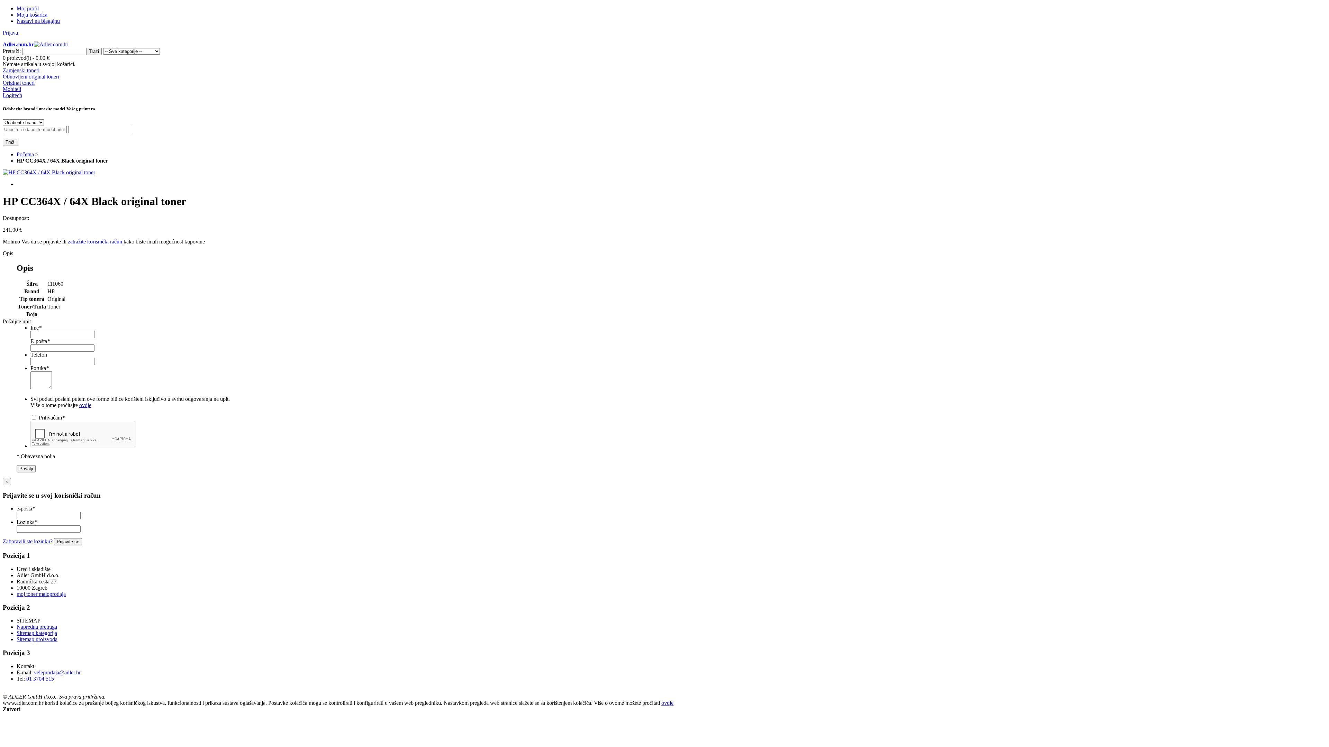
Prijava (10, 33)
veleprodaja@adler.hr (57, 672)
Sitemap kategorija (37, 633)
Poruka (39, 368)
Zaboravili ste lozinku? (28, 541)
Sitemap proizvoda (37, 639)
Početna (25, 154)
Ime (36, 328)
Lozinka (27, 522)
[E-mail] (3, 690)
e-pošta (26, 508)
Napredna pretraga (37, 627)
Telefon (38, 355)
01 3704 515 (40, 679)
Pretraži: (12, 51)
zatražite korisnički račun (95, 242)
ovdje (85, 405)
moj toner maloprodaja (41, 594)
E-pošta (40, 341)
